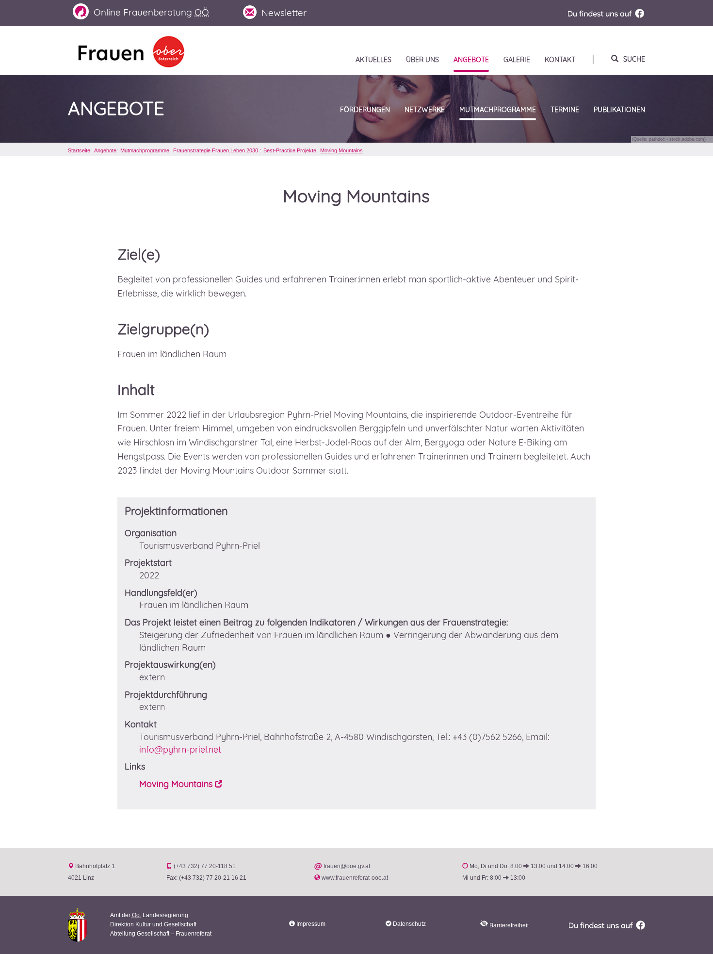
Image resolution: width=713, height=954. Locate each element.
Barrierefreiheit (508, 925)
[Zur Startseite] (131, 50)
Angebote (116, 109)
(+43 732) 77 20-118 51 (205, 866)
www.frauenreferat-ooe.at (355, 877)
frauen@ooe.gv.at (347, 866)
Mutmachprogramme (144, 150)
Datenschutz (409, 924)
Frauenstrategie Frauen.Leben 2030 (216, 150)
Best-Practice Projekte (289, 150)
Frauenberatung (151, 12)
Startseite (79, 150)
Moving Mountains (341, 150)
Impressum (310, 924)
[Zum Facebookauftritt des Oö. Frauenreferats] (606, 13)
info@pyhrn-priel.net (180, 749)
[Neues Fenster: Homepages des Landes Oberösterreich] (77, 924)
